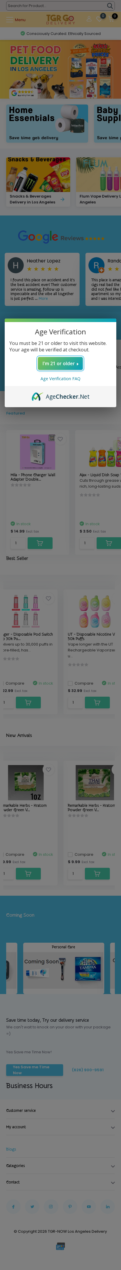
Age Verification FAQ (60, 378)
